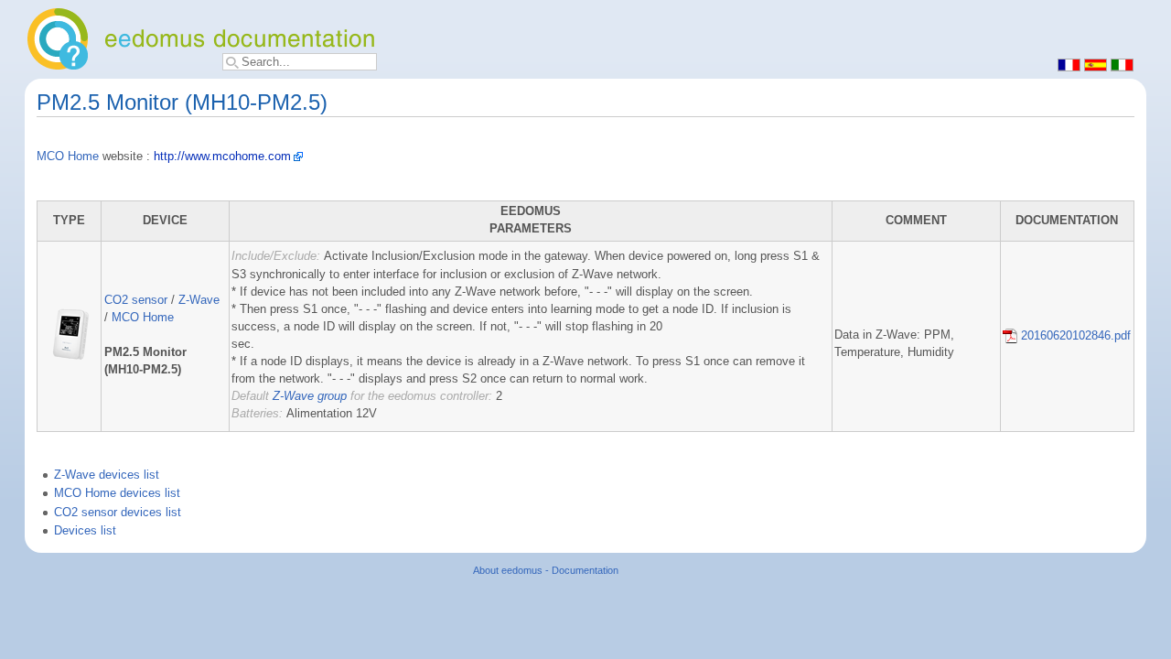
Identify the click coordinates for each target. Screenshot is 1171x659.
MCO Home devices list (117, 493)
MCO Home (68, 156)
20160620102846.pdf (1074, 336)
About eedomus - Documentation (545, 570)
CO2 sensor (135, 300)
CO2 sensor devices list (117, 512)
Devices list (85, 530)
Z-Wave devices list (106, 475)
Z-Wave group (310, 396)
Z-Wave (199, 300)
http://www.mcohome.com (222, 156)
